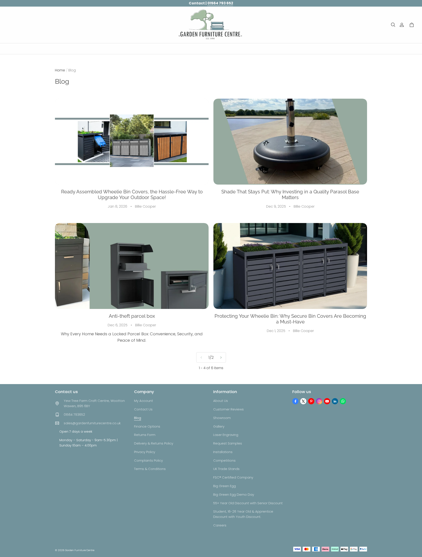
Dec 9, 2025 (276, 206)
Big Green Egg (224, 486)
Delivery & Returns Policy (153, 443)
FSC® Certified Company (233, 477)
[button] (393, 24)
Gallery (218, 426)
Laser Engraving (225, 434)
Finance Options (147, 426)
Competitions (224, 460)
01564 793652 (74, 414)
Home (60, 70)
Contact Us (143, 409)
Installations (223, 452)
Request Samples (227, 443)
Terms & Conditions (150, 468)
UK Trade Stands (226, 468)
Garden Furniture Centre (79, 550)
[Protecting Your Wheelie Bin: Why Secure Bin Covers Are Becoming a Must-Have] (290, 266)
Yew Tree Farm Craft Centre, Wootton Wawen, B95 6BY (94, 403)
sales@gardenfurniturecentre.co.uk (92, 423)
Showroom (222, 417)
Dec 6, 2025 (117, 325)
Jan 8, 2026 (117, 206)
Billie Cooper (145, 206)
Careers (219, 525)
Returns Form (144, 434)
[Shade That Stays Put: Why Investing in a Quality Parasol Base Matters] (290, 142)
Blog (137, 417)
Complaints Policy (148, 460)
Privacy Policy (144, 452)
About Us (220, 400)
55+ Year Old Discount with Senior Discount (248, 503)
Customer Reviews (228, 409)
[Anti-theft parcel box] (132, 266)
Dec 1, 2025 (276, 330)
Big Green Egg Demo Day (233, 494)
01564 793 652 (220, 3)
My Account (143, 400)
